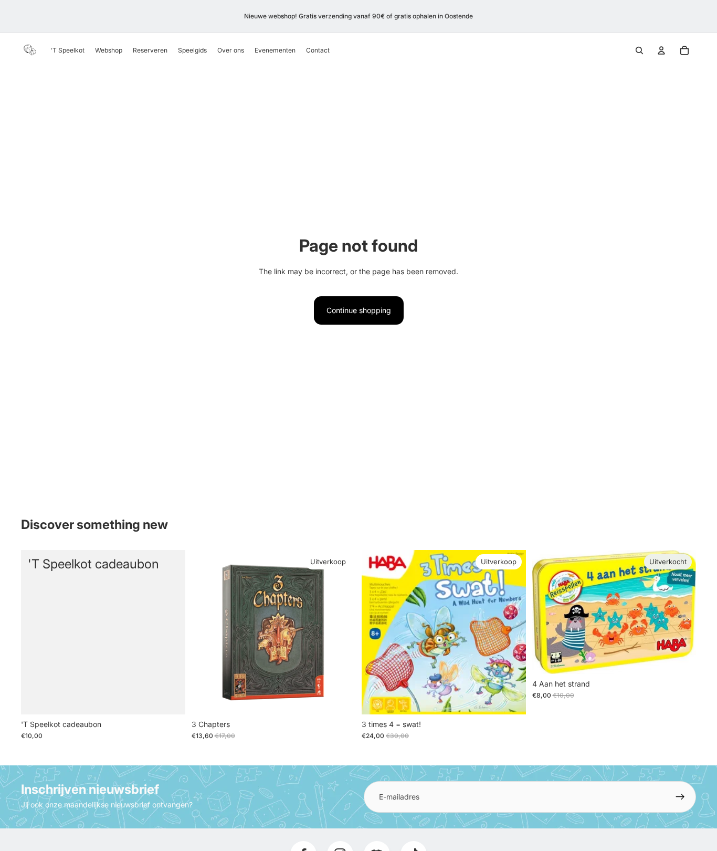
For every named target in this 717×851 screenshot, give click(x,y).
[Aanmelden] (680, 797)
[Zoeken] (639, 50)
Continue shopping (358, 310)
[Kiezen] (169, 698)
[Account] (661, 50)
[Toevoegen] (339, 698)
